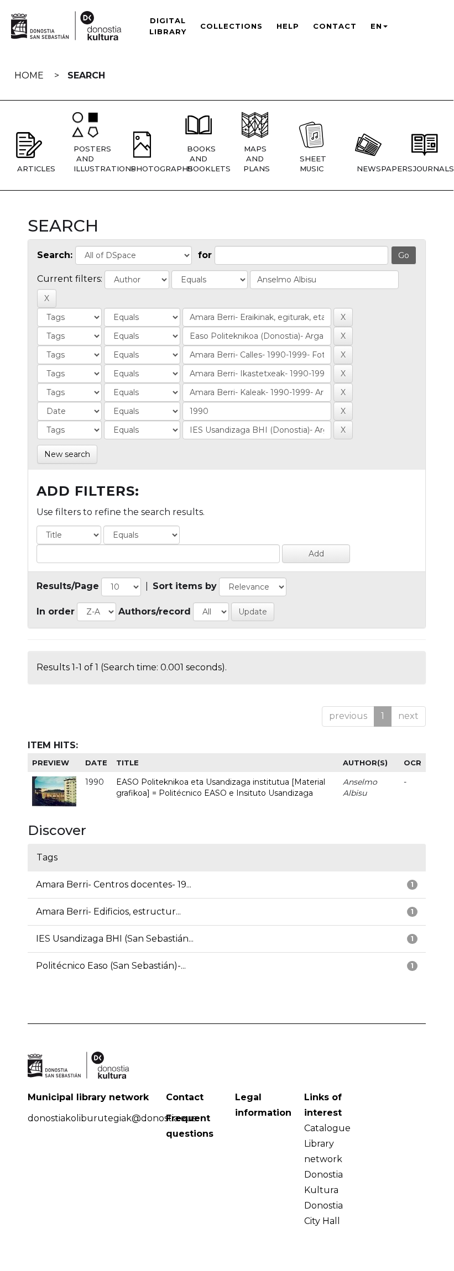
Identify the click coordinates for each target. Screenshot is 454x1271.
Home (29, 75)
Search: (54, 255)
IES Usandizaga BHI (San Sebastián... (115, 938)
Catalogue (327, 1128)
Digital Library (167, 26)
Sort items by (185, 586)
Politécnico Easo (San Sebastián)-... (111, 965)
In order (55, 611)
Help (287, 26)
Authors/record (154, 611)
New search (67, 454)
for (205, 255)
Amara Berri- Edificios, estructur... (108, 911)
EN (376, 26)
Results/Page (67, 586)
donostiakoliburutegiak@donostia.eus (112, 1118)
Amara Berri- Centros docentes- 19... (113, 884)
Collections (231, 26)
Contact (335, 26)
